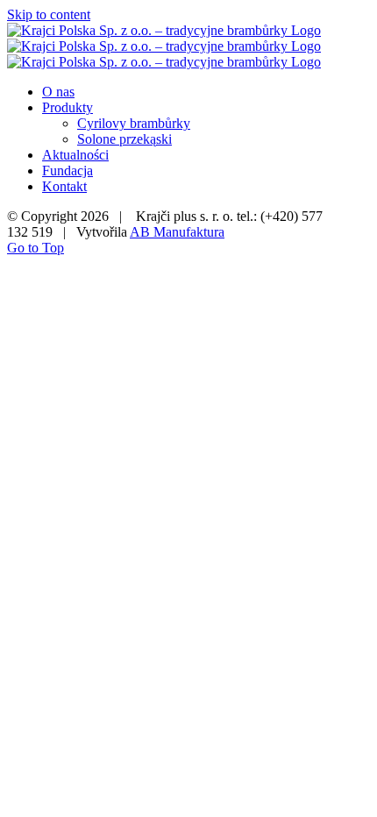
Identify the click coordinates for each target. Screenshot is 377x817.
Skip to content (48, 14)
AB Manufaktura (177, 231)
